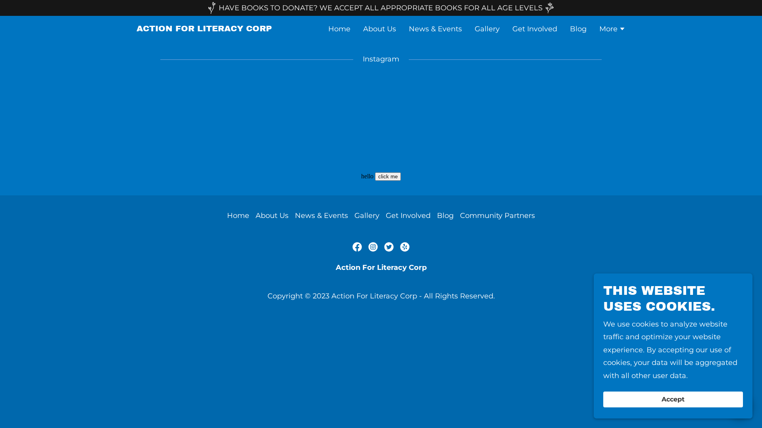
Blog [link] (578, 29)
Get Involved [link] (534, 29)
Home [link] (339, 29)
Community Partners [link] (497, 215)
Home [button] (238, 215)
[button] (612, 29)
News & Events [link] (435, 29)
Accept (673, 399)
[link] (204, 29)
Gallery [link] (487, 29)
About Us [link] (379, 29)
